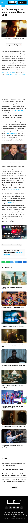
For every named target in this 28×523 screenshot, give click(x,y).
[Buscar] (5, 2)
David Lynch (9, 74)
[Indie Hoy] (12, 2)
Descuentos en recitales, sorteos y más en (13, 252)
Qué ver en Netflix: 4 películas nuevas (12, 307)
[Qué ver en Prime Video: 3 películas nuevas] (14, 278)
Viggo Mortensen (11, 133)
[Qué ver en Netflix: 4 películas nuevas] (14, 298)
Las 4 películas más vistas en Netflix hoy (13, 426)
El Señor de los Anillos (7, 244)
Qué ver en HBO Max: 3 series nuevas (12, 469)
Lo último (5, 459)
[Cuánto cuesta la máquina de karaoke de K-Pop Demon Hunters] (14, 397)
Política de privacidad (17, 514)
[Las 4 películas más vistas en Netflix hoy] (14, 417)
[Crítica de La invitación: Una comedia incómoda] (14, 377)
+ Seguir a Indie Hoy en (13, 45)
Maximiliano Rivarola (7, 17)
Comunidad (22, 2)
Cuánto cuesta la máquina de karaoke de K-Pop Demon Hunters (13, 406)
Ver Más (14, 487)
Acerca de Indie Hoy (17, 512)
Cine (3, 6)
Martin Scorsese (20, 74)
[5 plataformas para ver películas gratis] (14, 317)
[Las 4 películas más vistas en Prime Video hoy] (14, 356)
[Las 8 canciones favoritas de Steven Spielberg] (14, 436)
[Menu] (2, 2)
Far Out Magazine (13, 189)
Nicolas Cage (18, 244)
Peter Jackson (18, 110)
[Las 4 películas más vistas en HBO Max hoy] (14, 336)
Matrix (10, 203)
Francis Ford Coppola (8, 72)
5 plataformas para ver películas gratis (12, 326)
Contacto (7, 514)
